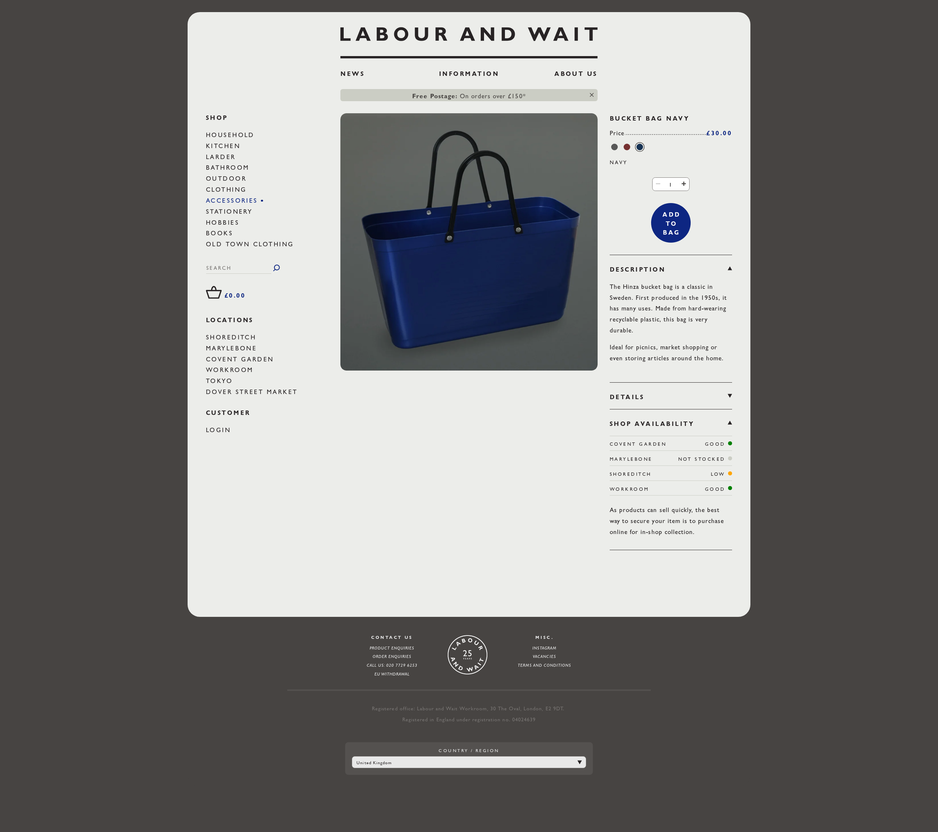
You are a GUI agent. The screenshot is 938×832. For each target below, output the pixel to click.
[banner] (469, 55)
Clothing (228, 189)
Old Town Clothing (252, 244)
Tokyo (221, 380)
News (352, 73)
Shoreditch (232, 337)
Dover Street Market (253, 391)
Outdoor (228, 178)
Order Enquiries (392, 656)
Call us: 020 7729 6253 (392, 665)
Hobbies (224, 222)
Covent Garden (241, 358)
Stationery (231, 211)
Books (221, 233)
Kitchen (225, 145)
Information (469, 73)
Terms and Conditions (545, 665)
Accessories (233, 200)
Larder (222, 156)
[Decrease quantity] (658, 183)
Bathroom (229, 167)
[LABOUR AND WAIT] (469, 40)
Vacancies (544, 656)
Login (220, 430)
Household (232, 135)
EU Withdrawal (392, 674)
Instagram (544, 648)
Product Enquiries (392, 648)
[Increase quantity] (684, 183)
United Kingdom (374, 762)
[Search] (276, 268)
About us (576, 73)
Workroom (231, 369)
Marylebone (233, 347)
